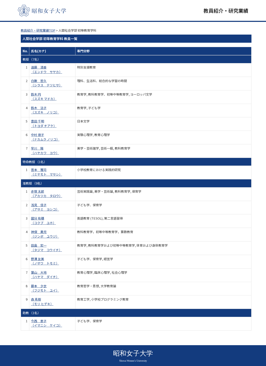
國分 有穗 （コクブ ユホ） (43, 220)
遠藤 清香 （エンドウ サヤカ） (46, 69)
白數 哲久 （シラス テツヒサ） (46, 83)
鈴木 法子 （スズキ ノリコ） (45, 110)
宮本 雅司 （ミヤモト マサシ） (46, 171)
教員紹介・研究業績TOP (38, 30)
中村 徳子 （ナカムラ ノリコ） (45, 136)
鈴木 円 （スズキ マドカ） (44, 96)
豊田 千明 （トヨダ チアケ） (44, 123)
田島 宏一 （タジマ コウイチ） (46, 247)
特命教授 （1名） (35, 162)
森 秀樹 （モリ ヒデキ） (42, 301)
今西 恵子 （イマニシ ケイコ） (46, 323)
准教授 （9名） (33, 183)
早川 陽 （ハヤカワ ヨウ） (45, 150)
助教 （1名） (32, 313)
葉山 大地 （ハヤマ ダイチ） (45, 274)
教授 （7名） (32, 59)
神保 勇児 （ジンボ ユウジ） (45, 234)
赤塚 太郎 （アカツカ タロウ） (46, 193)
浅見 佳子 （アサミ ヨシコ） (45, 207)
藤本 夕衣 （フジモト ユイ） (45, 288)
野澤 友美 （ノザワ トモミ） (45, 261)
